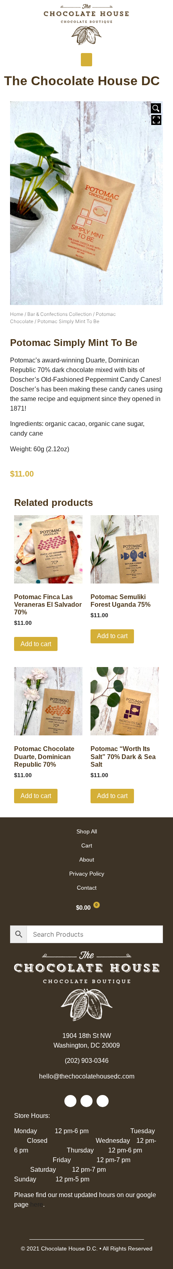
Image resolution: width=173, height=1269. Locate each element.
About (86, 859)
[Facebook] (70, 1101)
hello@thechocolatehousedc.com (86, 1076)
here (36, 1204)
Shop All (86, 831)
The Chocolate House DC (82, 81)
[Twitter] (86, 1101)
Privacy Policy (86, 873)
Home (16, 314)
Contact (87, 887)
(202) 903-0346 (87, 1060)
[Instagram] (103, 1101)
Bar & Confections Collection (59, 314)
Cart (86, 845)
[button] (86, 59)
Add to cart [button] (36, 644)
